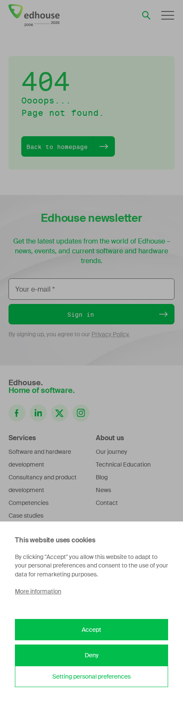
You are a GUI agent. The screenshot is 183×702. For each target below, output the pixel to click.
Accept (91, 629)
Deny (92, 655)
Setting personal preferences (91, 676)
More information (38, 591)
